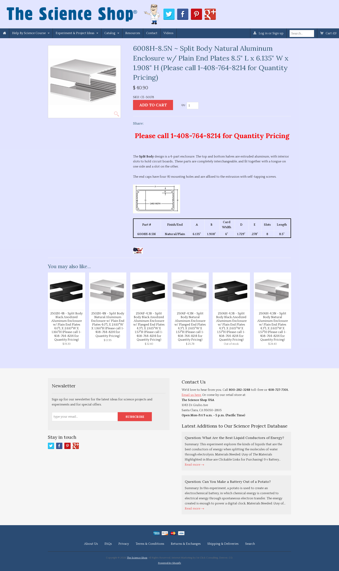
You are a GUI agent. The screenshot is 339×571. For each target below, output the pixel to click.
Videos (168, 33)
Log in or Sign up (270, 33)
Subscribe (135, 417)
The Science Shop (137, 557)
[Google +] (76, 446)
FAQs (108, 544)
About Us (91, 544)
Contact (151, 33)
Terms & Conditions (150, 544)
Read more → (194, 464)
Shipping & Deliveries (223, 544)
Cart (330, 33)
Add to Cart (153, 104)
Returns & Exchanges (186, 544)
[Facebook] (59, 446)
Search (250, 544)
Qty (183, 105)
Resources (132, 33)
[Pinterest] (67, 446)
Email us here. (191, 395)
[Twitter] (51, 446)
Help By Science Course (29, 33)
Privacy (123, 544)
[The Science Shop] (83, 13)
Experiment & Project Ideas (75, 33)
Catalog (109, 33)
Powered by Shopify (169, 563)
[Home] (4, 33)
